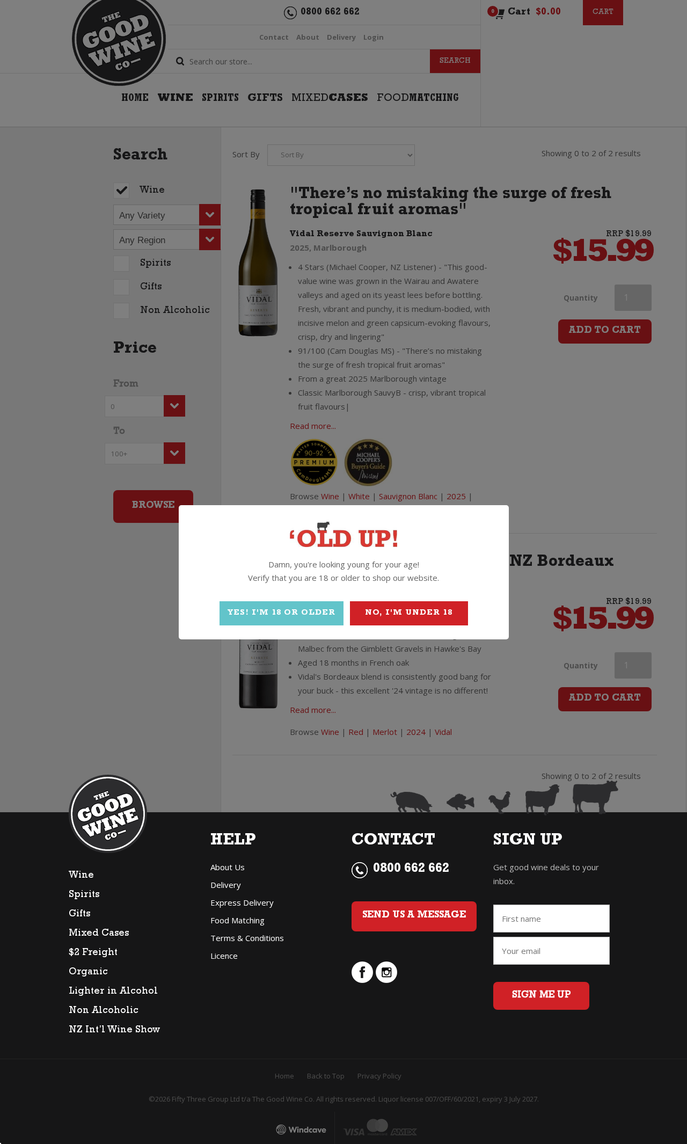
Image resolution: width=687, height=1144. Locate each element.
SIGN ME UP (541, 996)
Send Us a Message (414, 916)
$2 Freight (93, 953)
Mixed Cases (99, 934)
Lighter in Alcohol (113, 992)
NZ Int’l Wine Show (114, 1031)
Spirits (84, 895)
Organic (88, 973)
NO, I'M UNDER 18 (408, 613)
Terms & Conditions (247, 937)
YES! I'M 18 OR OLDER (281, 613)
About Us (227, 867)
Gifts (79, 915)
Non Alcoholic (103, 1011)
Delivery (225, 884)
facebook (362, 972)
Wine (81, 876)
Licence (224, 955)
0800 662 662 (411, 869)
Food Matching (237, 920)
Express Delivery (242, 902)
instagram (386, 972)
